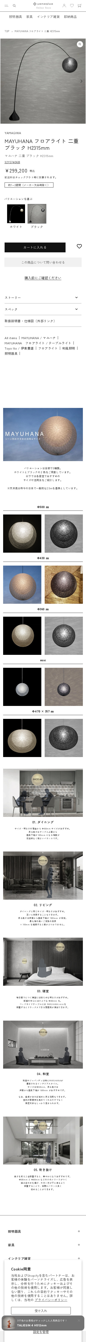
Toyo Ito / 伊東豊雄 (19, 348)
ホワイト (16, 227)
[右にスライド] (81, 81)
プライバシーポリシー (51, 1300)
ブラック (37, 227)
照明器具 (15, 16)
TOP (7, 31)
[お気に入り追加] (79, 246)
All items (11, 338)
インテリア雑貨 (48, 16)
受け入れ (41, 1310)
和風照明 (68, 348)
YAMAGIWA (13, 133)
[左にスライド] (4, 81)
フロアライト (48, 348)
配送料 (9, 177)
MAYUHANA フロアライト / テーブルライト (38, 343)
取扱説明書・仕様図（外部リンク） (31, 321)
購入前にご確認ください (43, 277)
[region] (43, 187)
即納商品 (70, 16)
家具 (29, 16)
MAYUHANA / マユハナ (39, 338)
